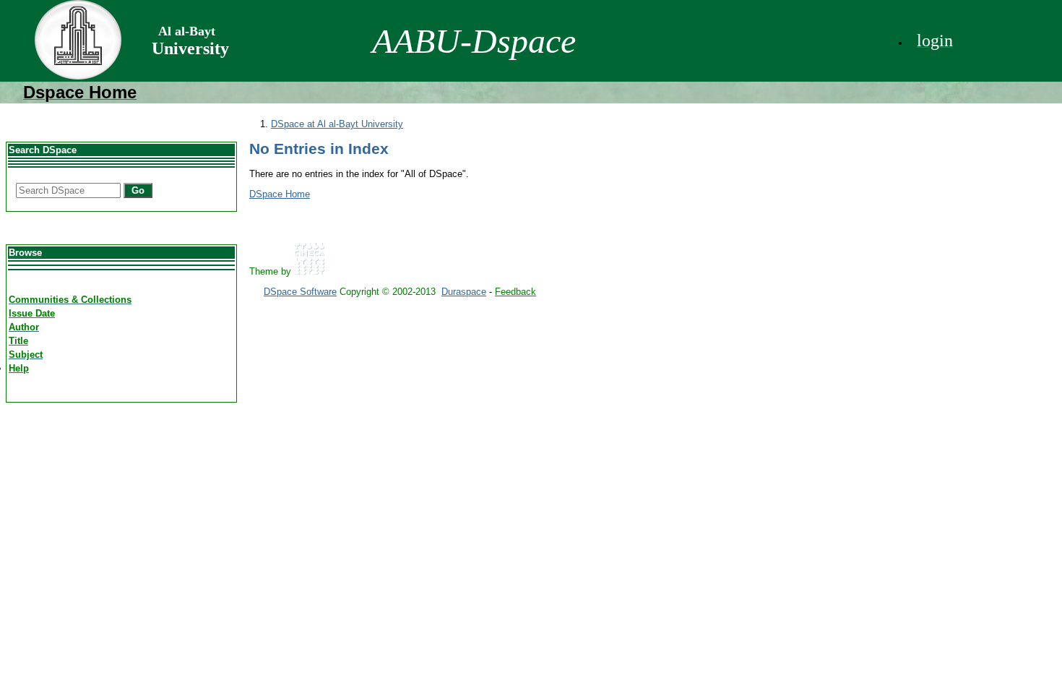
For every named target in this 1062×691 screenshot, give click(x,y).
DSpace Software (300, 291)
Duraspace (463, 291)
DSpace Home (279, 194)
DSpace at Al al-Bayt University (337, 124)
